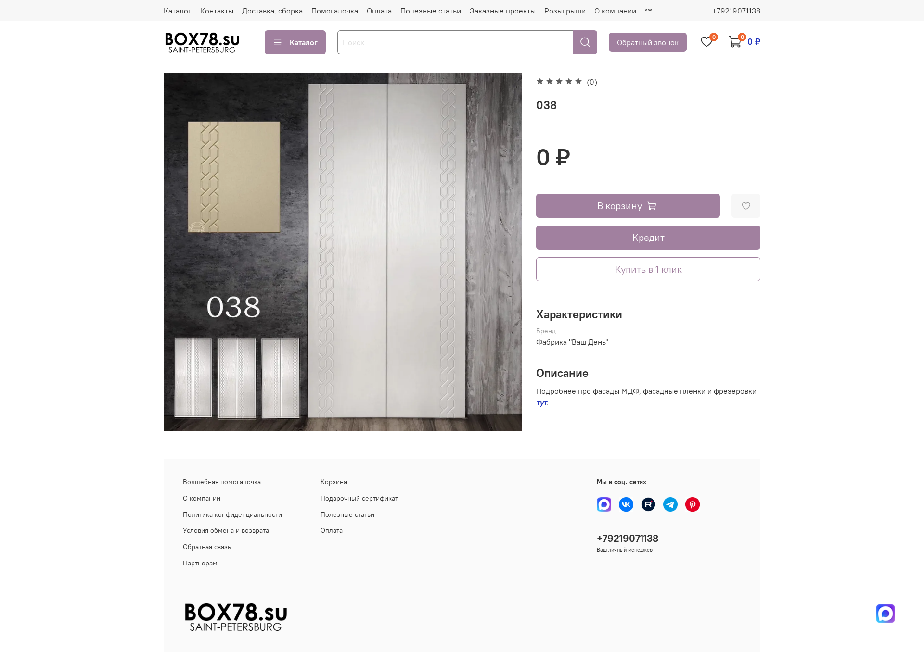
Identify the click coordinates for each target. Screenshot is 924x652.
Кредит (648, 237)
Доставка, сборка (272, 10)
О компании (615, 10)
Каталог (178, 10)
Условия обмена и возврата (226, 530)
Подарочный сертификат (359, 498)
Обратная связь (207, 546)
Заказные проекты (503, 10)
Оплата (379, 10)
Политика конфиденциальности (232, 514)
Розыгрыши (565, 10)
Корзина (334, 481)
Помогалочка (334, 10)
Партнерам (200, 563)
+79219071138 (736, 10)
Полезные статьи (430, 10)
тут (541, 402)
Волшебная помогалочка (222, 481)
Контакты (216, 10)
